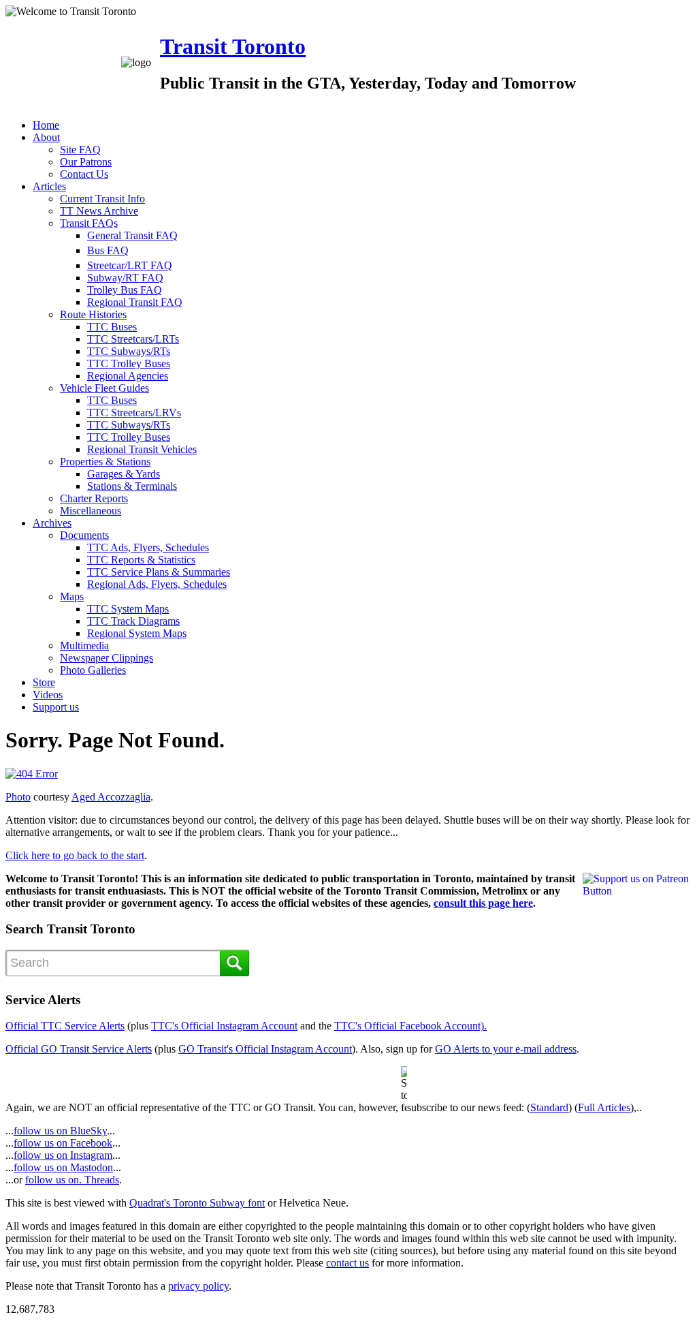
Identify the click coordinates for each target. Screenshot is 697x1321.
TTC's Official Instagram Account (224, 1025)
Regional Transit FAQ (134, 302)
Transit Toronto (233, 46)
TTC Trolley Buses (128, 363)
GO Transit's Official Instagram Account (265, 1049)
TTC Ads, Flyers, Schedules (148, 547)
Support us (56, 707)
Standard (549, 1107)
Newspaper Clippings (106, 658)
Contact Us (84, 174)
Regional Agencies (127, 376)
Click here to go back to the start (74, 855)
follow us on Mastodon (63, 1167)
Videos (48, 694)
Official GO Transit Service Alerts (78, 1049)
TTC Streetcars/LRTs (133, 339)
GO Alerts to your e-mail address (506, 1049)
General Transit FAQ (132, 235)
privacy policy (198, 1286)
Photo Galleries (93, 670)
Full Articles (604, 1107)
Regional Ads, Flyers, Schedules (157, 584)
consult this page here (483, 903)
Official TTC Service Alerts (65, 1025)
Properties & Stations (105, 461)
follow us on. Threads (72, 1179)
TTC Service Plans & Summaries (158, 572)
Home (46, 125)
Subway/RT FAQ (125, 277)
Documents (84, 535)
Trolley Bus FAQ (124, 290)
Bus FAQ (108, 250)
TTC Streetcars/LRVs (134, 412)
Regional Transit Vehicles (142, 449)
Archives (52, 523)
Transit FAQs (89, 223)
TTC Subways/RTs (128, 351)
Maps (72, 596)
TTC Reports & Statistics (141, 559)
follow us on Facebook (63, 1143)
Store (44, 682)
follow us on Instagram (63, 1155)
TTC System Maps (128, 609)
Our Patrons (86, 162)
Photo (18, 797)
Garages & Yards (123, 474)
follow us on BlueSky (60, 1130)
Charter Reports (94, 498)
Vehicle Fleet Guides (104, 388)
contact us (347, 1263)
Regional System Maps (137, 633)
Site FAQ (80, 149)
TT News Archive (99, 211)
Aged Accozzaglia (110, 797)
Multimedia (84, 645)
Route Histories (93, 314)
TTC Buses (112, 326)
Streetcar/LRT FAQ (129, 265)
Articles (49, 186)
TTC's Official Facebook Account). (410, 1025)
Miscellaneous (90, 510)
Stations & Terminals (132, 486)
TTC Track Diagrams (133, 621)
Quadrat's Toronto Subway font (197, 1203)
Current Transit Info (102, 198)
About (46, 137)
